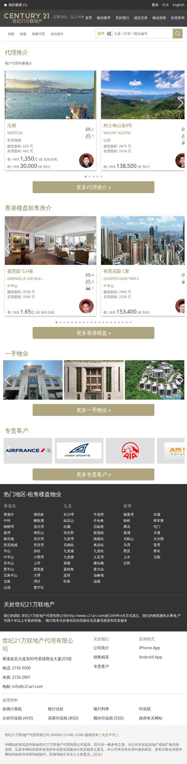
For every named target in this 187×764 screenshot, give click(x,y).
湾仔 (37, 581)
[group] (32, 380)
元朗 (156, 557)
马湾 (126, 544)
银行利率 (101, 708)
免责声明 (108, 734)
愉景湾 (128, 514)
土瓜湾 (99, 557)
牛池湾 (99, 514)
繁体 (155, 4)
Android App (150, 657)
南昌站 (99, 538)
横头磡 (99, 563)
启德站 (69, 544)
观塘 (67, 563)
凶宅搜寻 (57, 34)
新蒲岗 (99, 532)
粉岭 (126, 520)
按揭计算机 (12, 708)
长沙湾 (69, 514)
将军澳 (158, 520)
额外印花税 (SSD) (109, 718)
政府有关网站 (150, 718)
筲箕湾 (39, 544)
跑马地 (9, 538)
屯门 (156, 526)
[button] (181, 103)
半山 (7, 550)
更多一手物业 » (93, 409)
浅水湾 (39, 526)
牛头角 (99, 520)
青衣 (156, 550)
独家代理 (38, 34)
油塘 (97, 581)
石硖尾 (99, 526)
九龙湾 (69, 538)
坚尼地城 (10, 544)
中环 (7, 520)
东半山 (9, 563)
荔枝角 (69, 569)
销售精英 (101, 657)
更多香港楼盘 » (93, 332)
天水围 (158, 538)
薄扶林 (39, 514)
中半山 (9, 557)
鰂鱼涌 (39, 520)
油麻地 (99, 575)
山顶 (7, 587)
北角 (7, 581)
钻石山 (69, 520)
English (179, 4)
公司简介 (101, 647)
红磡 (67, 526)
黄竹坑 (39, 587)
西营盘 (39, 569)
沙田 (126, 563)
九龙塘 (69, 557)
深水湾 (39, 538)
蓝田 (67, 575)
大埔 (156, 532)
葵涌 (126, 532)
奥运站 (99, 544)
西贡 (126, 550)
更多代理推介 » (93, 187)
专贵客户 (101, 666)
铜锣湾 (9, 526)
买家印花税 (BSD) (63, 718)
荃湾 (156, 544)
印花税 (145, 708)
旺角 (67, 581)
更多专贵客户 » (93, 474)
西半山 (9, 569)
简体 (165, 4)
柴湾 (7, 532)
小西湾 (39, 557)
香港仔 (9, 514)
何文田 (69, 532)
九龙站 (99, 550)
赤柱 (37, 550)
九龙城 (69, 550)
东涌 (156, 514)
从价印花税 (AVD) (17, 718)
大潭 (37, 575)
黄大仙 (99, 569)
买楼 (11, 34)
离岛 (126, 526)
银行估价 (56, 708)
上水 (126, 557)
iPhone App (149, 647)
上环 (37, 563)
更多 (97, 754)
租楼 (23, 34)
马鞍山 (128, 538)
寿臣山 (39, 532)
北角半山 (10, 575)
